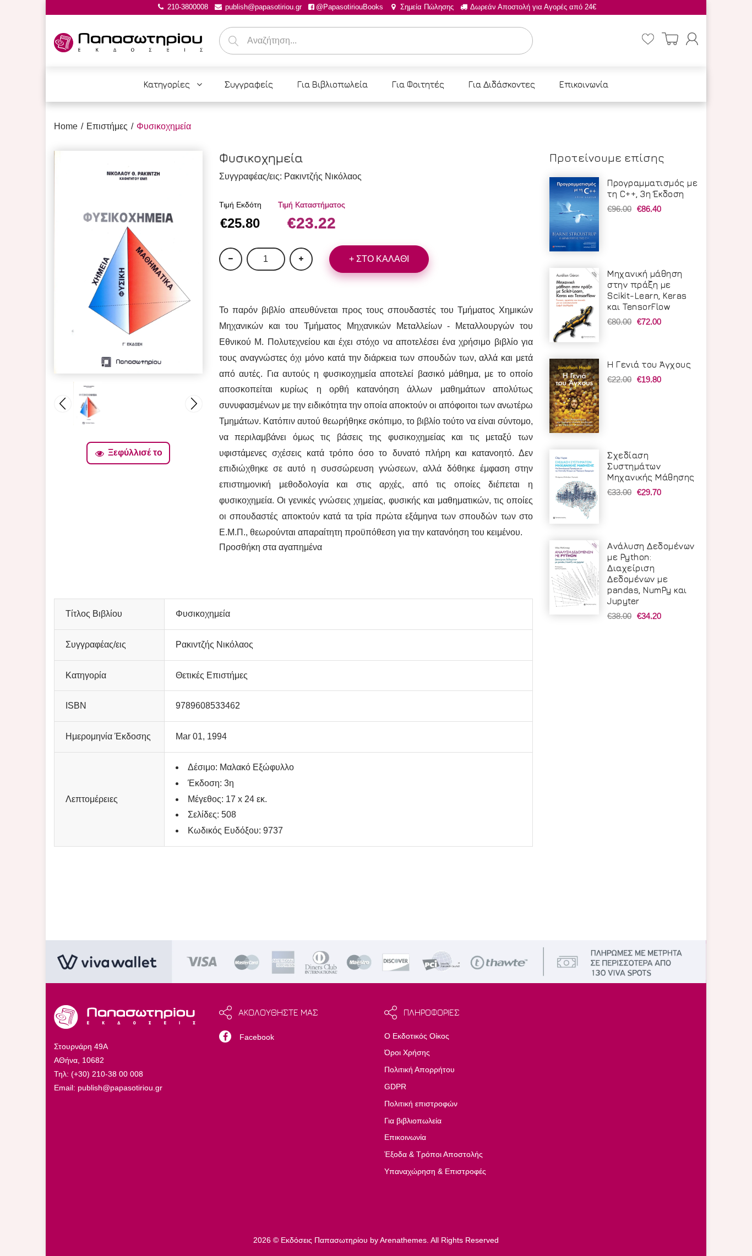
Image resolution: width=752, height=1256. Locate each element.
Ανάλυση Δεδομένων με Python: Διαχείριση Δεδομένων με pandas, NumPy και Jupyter (651, 573)
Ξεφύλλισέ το (135, 452)
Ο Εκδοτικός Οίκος (416, 1036)
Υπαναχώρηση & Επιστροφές (435, 1171)
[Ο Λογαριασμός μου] (692, 38)
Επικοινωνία (405, 1137)
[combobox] (376, 41)
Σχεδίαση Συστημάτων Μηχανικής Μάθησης (651, 466)
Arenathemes (403, 1240)
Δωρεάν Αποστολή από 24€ (532, 7)
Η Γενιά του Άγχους (649, 364)
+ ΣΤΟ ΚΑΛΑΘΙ (379, 259)
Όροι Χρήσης (407, 1052)
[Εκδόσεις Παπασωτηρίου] (128, 40)
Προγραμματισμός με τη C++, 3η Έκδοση (652, 188)
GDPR (395, 1086)
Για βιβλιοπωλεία (413, 1120)
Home (66, 126)
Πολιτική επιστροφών (420, 1103)
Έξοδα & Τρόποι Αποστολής (433, 1154)
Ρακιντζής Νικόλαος (323, 176)
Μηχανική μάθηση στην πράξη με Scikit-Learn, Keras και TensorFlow (647, 289)
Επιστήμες (107, 126)
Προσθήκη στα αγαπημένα (270, 547)
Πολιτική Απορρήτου (419, 1069)
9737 (273, 830)
